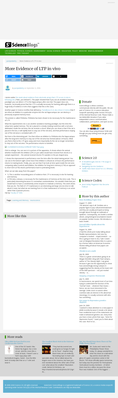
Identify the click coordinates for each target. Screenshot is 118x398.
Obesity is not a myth (87, 251)
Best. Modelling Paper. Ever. (90, 200)
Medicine (83, 51)
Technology (10, 53)
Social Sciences (53, 51)
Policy (75, 51)
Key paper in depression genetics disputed (92, 301)
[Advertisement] (59, 20)
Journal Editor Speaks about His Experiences (92, 225)
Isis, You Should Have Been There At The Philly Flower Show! (95, 342)
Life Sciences (10, 51)
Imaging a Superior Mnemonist (92, 276)
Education (66, 51)
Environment (40, 51)
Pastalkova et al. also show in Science (56, 110)
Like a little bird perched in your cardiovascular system (17, 342)
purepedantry (11, 61)
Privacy (41, 385)
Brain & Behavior (95, 51)
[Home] (23, 45)
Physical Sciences (25, 51)
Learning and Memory (20, 200)
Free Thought (23, 53)
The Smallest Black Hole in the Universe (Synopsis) (58, 342)
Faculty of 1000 (16, 193)
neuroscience (35, 200)
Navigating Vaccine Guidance (92, 166)
